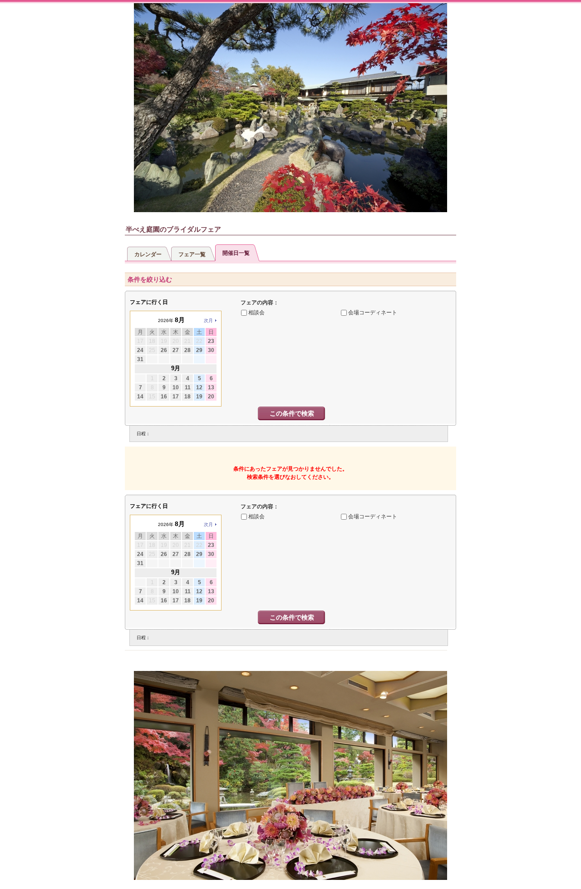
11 (188, 387)
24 (140, 350)
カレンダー (148, 254)
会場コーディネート (372, 312)
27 (175, 350)
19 (199, 396)
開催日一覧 (236, 253)
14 (140, 396)
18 (187, 396)
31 (140, 359)
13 (211, 387)
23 (211, 341)
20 (211, 396)
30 (211, 350)
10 (175, 387)
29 (199, 350)
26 (164, 350)
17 (175, 396)
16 (164, 396)
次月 (208, 320)
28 (187, 350)
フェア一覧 (192, 254)
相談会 (256, 312)
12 (199, 387)
